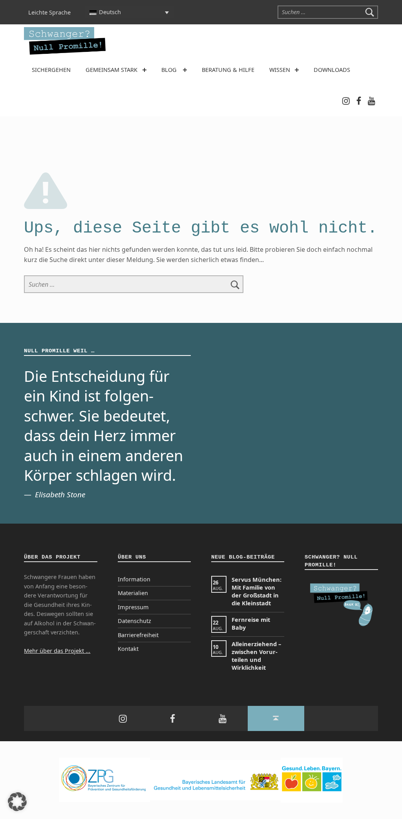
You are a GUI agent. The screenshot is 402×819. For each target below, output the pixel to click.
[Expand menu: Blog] (185, 70)
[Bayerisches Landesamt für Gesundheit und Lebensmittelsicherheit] (215, 779)
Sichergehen (51, 69)
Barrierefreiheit (138, 635)
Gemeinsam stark (111, 69)
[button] (17, 801)
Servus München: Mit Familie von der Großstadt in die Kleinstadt (256, 591)
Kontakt (128, 648)
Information (134, 579)
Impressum (133, 607)
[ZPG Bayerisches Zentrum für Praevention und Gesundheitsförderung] (104, 779)
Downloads (332, 69)
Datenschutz (134, 621)
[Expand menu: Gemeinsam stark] (144, 70)
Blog (169, 69)
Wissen (279, 69)
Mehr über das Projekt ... (57, 650)
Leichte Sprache (49, 12)
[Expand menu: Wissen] (297, 70)
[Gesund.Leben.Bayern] (312, 779)
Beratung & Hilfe (228, 69)
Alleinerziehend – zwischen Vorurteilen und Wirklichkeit (256, 655)
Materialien (133, 593)
